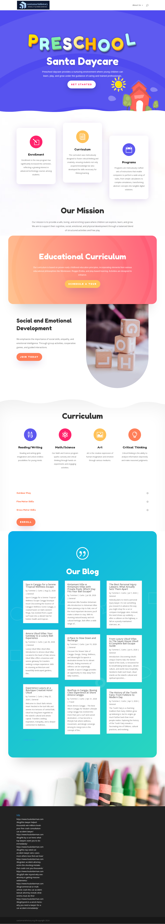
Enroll (26, 522)
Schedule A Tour (82, 284)
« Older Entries (29, 740)
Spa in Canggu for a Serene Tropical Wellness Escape (41, 585)
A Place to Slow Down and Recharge (81, 639)
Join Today (29, 357)
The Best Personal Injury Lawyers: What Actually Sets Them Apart (122, 587)
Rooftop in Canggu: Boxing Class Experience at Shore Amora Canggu (82, 692)
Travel (71, 702)
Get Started (81, 84)
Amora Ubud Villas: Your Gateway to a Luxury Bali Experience (39, 636)
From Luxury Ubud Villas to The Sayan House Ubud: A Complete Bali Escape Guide (124, 642)
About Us (137, 5)
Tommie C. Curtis (35, 590)
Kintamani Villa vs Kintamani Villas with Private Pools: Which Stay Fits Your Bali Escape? (81, 588)
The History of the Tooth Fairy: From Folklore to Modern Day (123, 695)
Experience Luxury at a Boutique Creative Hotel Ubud (39, 690)
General (30, 593)
